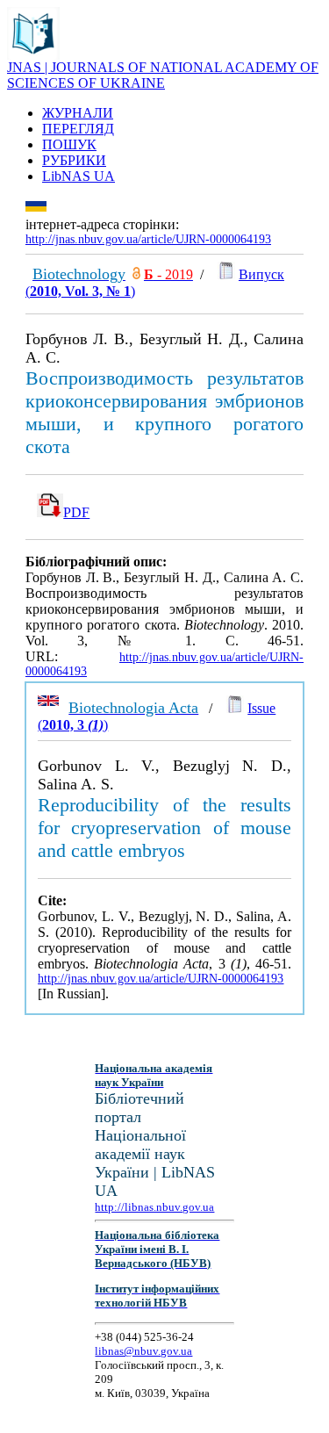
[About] (33, 54)
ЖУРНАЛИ (77, 112)
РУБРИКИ (74, 160)
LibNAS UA (78, 176)
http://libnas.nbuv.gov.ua (154, 1206)
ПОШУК (69, 144)
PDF (76, 512)
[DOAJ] (136, 274)
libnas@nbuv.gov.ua (143, 1350)
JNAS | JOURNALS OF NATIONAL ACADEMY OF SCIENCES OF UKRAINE (162, 75)
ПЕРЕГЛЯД (78, 128)
